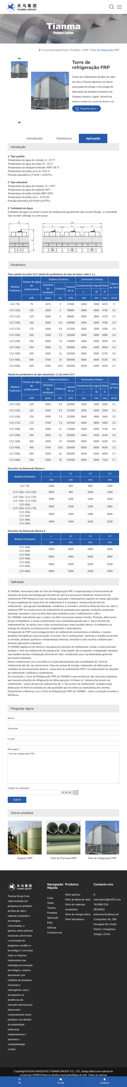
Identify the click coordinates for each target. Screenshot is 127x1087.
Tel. (19, 1082)
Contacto (104, 1082)
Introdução (35, 138)
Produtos (75, 50)
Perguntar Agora (88, 108)
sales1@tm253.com (110, 899)
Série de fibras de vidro (77, 899)
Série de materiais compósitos (75, 907)
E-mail (60, 1082)
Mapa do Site (79, 1075)
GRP (86, 50)
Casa (50, 898)
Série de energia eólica (78, 914)
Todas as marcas (97, 1075)
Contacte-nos (54, 932)
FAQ (49, 922)
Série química (72, 894)
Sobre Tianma (51, 905)
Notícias (51, 927)
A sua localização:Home (55, 50)
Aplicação (93, 138)
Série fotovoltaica (74, 919)
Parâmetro (64, 138)
